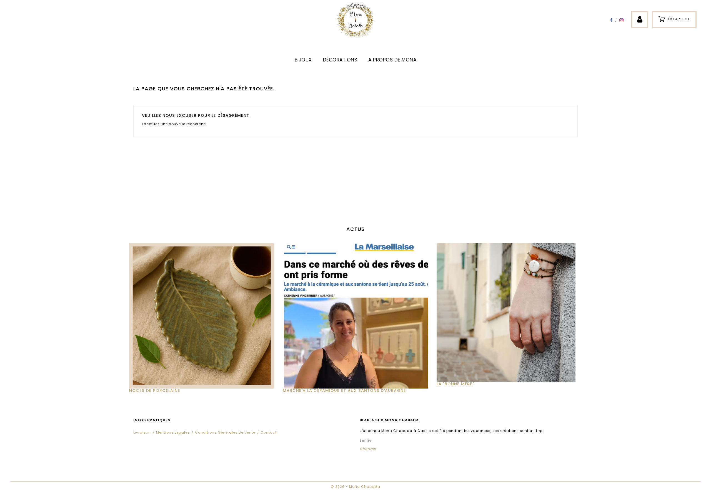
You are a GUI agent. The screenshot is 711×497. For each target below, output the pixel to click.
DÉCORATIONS (340, 59)
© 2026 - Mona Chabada (355, 486)
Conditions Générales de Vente (225, 432)
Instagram (621, 20)
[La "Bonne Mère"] (509, 312)
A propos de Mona (392, 59)
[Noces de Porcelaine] (201, 315)
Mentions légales (173, 432)
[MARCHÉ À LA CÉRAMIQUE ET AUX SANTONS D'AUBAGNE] (355, 315)
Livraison (142, 432)
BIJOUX (303, 59)
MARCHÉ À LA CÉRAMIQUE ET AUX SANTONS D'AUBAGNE (344, 390)
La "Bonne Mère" (455, 384)
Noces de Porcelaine (154, 390)
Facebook (611, 20)
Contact (269, 432)
